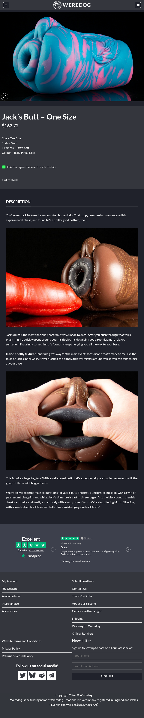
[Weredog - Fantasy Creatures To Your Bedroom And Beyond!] (72, 5)
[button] (6, 5)
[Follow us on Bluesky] (32, 675)
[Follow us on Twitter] (23, 675)
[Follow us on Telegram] (51, 675)
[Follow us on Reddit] (42, 675)
